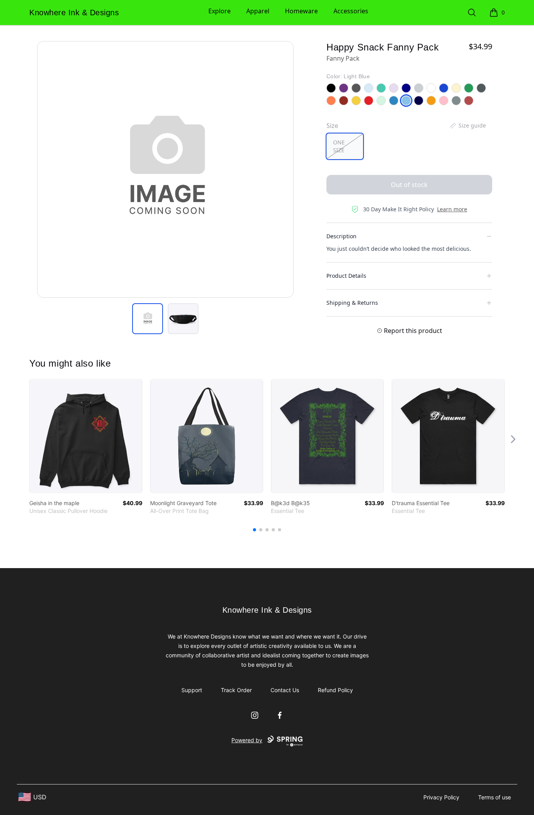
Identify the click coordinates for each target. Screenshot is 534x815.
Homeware (301, 11)
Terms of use (494, 797)
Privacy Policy (441, 797)
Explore (219, 11)
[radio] (344, 146)
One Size (339, 146)
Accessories (350, 11)
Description (341, 236)
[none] (467, 126)
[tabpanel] (165, 169)
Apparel (257, 11)
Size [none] (332, 125)
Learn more (452, 209)
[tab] (147, 318)
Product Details (346, 275)
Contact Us (285, 690)
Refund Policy (335, 690)
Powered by (246, 740)
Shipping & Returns (352, 302)
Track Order (236, 690)
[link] (86, 436)
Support (191, 690)
